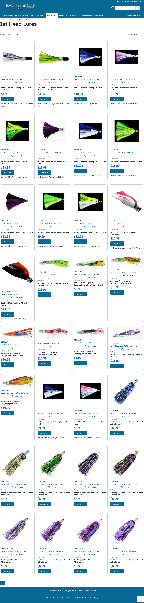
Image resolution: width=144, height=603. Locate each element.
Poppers (61, 15)
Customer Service (131, 15)
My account (79, 591)
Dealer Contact (90, 591)
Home (2, 19)
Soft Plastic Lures (28, 15)
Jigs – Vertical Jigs (71, 15)
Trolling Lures (51, 15)
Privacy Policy (69, 591)
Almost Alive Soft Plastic (11, 15)
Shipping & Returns (55, 591)
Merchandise (99, 15)
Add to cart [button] (7, 99)
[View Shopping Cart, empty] (111, 8)
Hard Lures (40, 15)
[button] (20, 15)
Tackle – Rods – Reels (85, 15)
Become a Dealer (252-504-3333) (129, 1)
